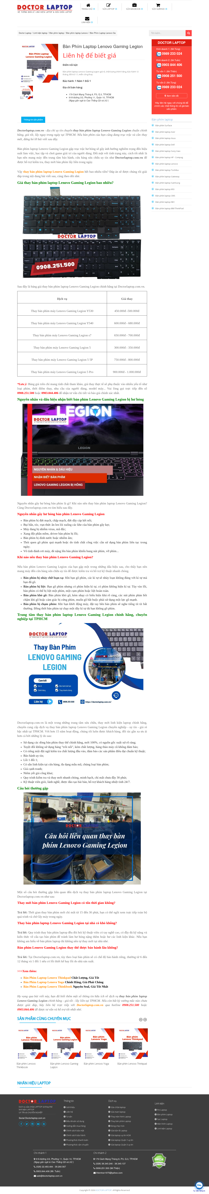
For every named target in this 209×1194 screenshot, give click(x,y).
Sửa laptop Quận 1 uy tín (122, 1140)
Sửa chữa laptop (118, 1107)
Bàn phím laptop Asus (165, 138)
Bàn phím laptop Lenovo (77, 33)
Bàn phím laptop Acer (165, 132)
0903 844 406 (172, 64)
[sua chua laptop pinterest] (43, 1124)
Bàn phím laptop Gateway (167, 176)
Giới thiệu (70, 1107)
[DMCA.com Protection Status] (159, 1160)
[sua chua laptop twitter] (26, 1124)
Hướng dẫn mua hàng (75, 1126)
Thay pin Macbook (99, 27)
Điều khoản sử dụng (75, 1121)
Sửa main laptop (118, 1111)
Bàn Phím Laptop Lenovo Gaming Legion (108, 33)
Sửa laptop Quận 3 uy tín (122, 1144)
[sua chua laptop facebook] (21, 1124)
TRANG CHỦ (87, 9)
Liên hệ (69, 1111)
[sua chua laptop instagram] (32, 1124)
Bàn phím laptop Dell (165, 144)
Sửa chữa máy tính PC (103, 38)
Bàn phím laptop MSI (164, 189)
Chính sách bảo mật (75, 1130)
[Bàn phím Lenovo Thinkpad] (132, 1043)
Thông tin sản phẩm (33, 119)
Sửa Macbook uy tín (70, 27)
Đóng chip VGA (117, 1126)
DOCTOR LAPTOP (103, 1190)
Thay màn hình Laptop (102, 29)
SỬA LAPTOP (109, 9)
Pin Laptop (86, 37)
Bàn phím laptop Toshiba (167, 170)
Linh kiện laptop (40, 33)
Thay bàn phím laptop (71, 29)
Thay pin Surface (92, 27)
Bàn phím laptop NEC (165, 202)
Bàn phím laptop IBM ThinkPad (169, 208)
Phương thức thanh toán (77, 1140)
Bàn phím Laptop (165, 1114)
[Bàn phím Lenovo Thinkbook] (32, 1043)
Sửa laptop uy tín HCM (121, 1135)
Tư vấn (69, 1116)
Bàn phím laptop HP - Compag (169, 157)
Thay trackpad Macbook (160, 38)
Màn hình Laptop (165, 1123)
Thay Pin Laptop (134, 27)
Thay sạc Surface (153, 27)
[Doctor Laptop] (37, 1102)
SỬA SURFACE (158, 9)
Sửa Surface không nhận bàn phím (124, 29)
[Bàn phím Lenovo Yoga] (99, 1043)
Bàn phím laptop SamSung (167, 182)
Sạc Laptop (162, 1119)
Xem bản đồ (172, 95)
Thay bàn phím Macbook (159, 29)
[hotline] (158, 53)
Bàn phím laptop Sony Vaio (167, 151)
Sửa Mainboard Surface (183, 29)
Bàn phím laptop (56, 33)
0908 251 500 (172, 75)
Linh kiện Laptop (164, 1128)
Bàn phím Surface (163, 125)
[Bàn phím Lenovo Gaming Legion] (65, 1043)
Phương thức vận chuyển (77, 1144)
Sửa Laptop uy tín (42, 27)
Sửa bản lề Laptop (119, 1130)
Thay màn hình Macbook (128, 29)
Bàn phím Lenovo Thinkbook (26, 1065)
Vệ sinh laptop (68, 38)
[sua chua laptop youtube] (38, 1124)
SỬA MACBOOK (133, 9)
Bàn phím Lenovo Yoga (96, 1063)
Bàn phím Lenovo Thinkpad (132, 1063)
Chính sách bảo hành (75, 1135)
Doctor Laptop (25, 33)
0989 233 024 (172, 53)
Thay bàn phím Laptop (121, 1121)
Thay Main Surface (182, 38)
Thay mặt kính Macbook (129, 38)
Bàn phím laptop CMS (165, 195)
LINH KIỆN (86, 22)
